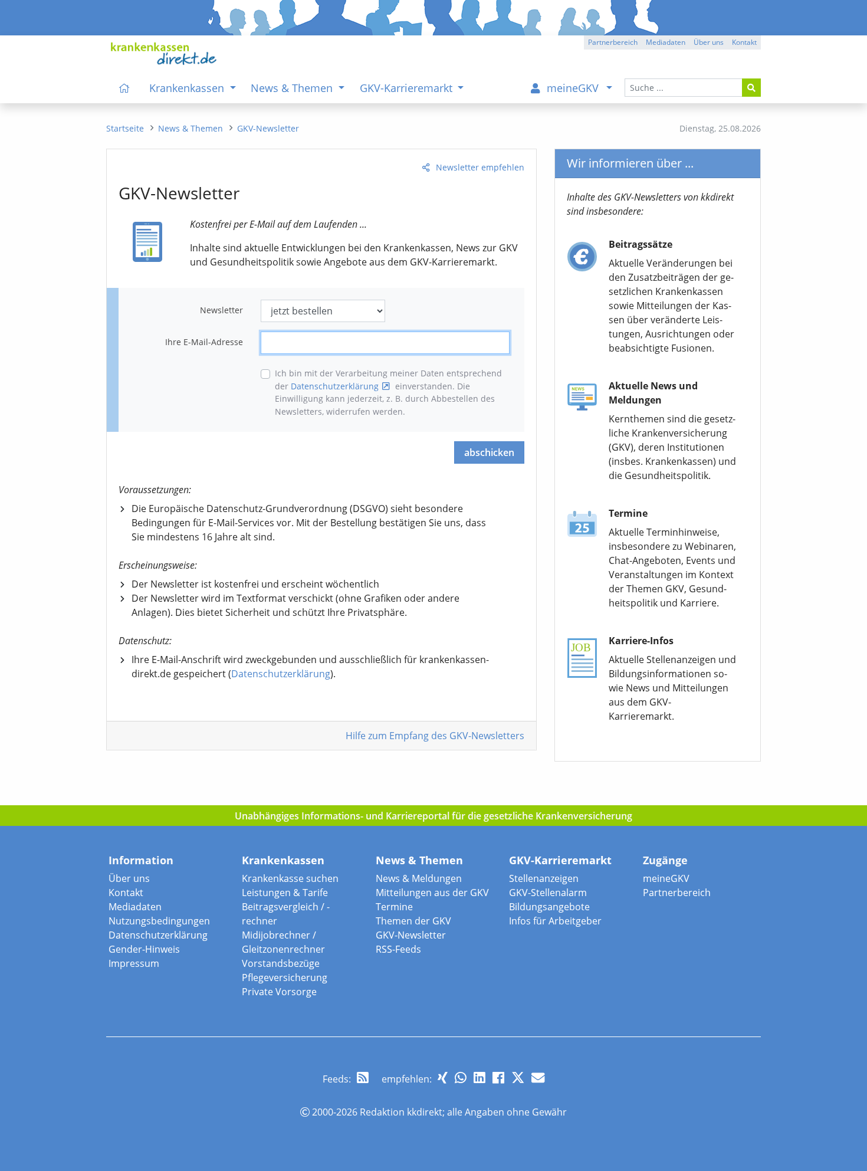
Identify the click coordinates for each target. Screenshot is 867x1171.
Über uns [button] (709, 42)
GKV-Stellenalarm (548, 892)
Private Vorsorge (279, 991)
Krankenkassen (283, 860)
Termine (394, 906)
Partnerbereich (677, 892)
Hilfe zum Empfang (435, 735)
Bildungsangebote (549, 906)
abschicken (489, 452)
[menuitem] (124, 88)
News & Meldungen (419, 878)
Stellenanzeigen (544, 878)
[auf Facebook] (498, 1077)
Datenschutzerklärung (335, 386)
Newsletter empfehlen (480, 167)
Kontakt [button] (744, 42)
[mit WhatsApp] (461, 1077)
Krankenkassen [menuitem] (188, 88)
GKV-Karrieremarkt (560, 860)
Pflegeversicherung (284, 977)
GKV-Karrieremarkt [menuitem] (407, 88)
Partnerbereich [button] (613, 42)
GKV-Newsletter (411, 935)
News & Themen (419, 860)
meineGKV (666, 878)
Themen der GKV (413, 920)
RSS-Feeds (398, 949)
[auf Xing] (443, 1077)
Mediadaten (135, 906)
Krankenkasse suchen (290, 878)
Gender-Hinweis (144, 949)
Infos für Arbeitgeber (555, 920)
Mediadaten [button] (665, 42)
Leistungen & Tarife (285, 892)
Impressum (134, 963)
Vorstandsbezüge (281, 963)
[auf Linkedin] (479, 1077)
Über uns (129, 878)
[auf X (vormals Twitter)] (517, 1077)
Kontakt (126, 892)
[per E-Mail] (537, 1077)
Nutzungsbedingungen (159, 920)
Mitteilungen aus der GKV (432, 892)
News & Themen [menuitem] (293, 88)
